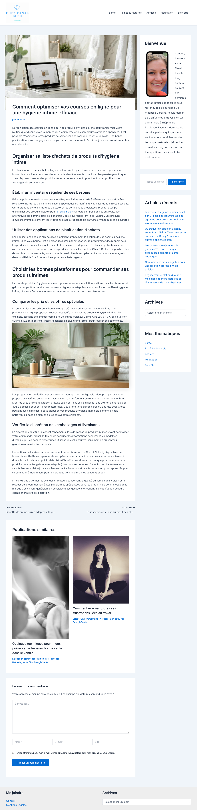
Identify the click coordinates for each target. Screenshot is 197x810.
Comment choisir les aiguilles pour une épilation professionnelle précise (165, 265)
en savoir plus (64, 211)
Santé (112, 12)
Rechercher (177, 181)
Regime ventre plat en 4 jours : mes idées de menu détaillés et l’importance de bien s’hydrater (163, 278)
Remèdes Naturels (131, 12)
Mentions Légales (16, 804)
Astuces (151, 12)
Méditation (167, 12)
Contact (11, 800)
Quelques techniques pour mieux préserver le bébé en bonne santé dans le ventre (37, 648)
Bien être (183, 12)
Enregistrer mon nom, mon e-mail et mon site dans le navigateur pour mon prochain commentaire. (66, 753)
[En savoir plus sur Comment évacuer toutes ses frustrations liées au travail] (101, 569)
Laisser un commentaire (25, 658)
